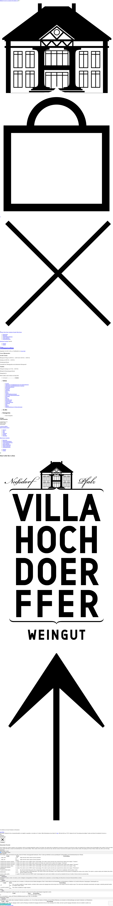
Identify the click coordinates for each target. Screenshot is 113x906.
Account (7, 383)
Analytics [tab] (2, 879)
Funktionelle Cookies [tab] (4, 897)
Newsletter (7, 396)
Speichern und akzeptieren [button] (5, 904)
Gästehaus (11, 332)
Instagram (2, 341)
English (4, 344)
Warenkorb (7, 403)
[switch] (0, 876)
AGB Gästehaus (6, 337)
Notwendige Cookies (6, 852)
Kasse (6, 391)
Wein (5, 332)
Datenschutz (5, 334)
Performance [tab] (2, 875)
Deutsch (4, 343)
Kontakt (14, 332)
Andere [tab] (1, 889)
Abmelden (7, 438)
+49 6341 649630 (3, 426)
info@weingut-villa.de (4, 427)
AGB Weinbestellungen (7, 336)
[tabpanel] (56, 864)
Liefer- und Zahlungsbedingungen (12, 395)
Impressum (5, 335)
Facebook (6, 341)
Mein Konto (19, 332)
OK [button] (1, 834)
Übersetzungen (8, 401)
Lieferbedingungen (6, 339)
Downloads (7, 388)
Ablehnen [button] (2, 835)
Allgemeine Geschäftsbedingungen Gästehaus (14, 385)
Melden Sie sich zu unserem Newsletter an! (9, 0)
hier (57, 833)
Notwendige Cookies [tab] (4, 851)
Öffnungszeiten (7, 348)
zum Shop (2, 832)
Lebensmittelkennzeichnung (11, 394)
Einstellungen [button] (3, 836)
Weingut (1, 332)
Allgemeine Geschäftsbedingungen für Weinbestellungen (17, 384)
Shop (7, 332)
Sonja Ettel (23, 351)
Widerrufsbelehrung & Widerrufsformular (13, 407)
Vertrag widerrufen (9, 402)
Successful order (8, 400)
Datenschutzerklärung (9, 387)
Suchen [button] (16, 377)
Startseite (7, 398)
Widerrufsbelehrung (7, 444)
